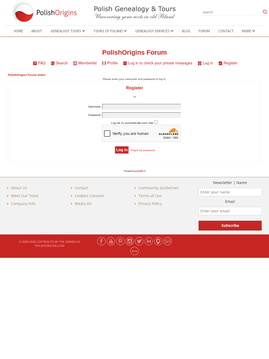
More (247, 31)
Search (62, 62)
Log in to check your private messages (160, 62)
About (36, 31)
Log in (208, 62)
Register (230, 62)
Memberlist (87, 62)
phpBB (139, 171)
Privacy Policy (150, 203)
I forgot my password (142, 150)
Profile (112, 62)
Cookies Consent (89, 195)
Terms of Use (150, 195)
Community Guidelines (158, 187)
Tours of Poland (108, 31)
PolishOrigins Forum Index (26, 74)
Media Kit (83, 203)
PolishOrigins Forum (134, 52)
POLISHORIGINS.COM (49, 246)
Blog (186, 31)
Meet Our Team (25, 195)
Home (18, 31)
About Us (19, 187)
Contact (226, 31)
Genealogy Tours (66, 31)
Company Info (23, 203)
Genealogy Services (152, 31)
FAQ (41, 62)
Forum (204, 31)
